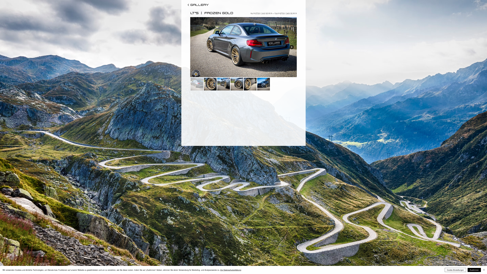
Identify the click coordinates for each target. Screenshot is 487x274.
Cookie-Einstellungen (455, 270)
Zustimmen (474, 270)
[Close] (483, 270)
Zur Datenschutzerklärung (230, 270)
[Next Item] (291, 47)
